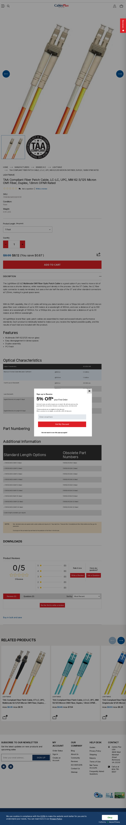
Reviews (123, 24)
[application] (63, 818)
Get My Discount (62, 424)
